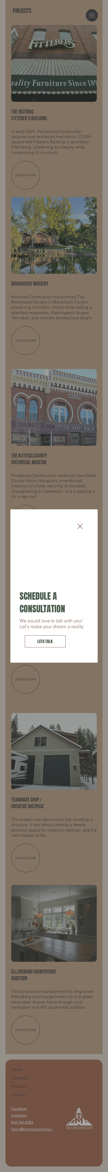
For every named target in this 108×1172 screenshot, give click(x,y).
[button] (80, 526)
